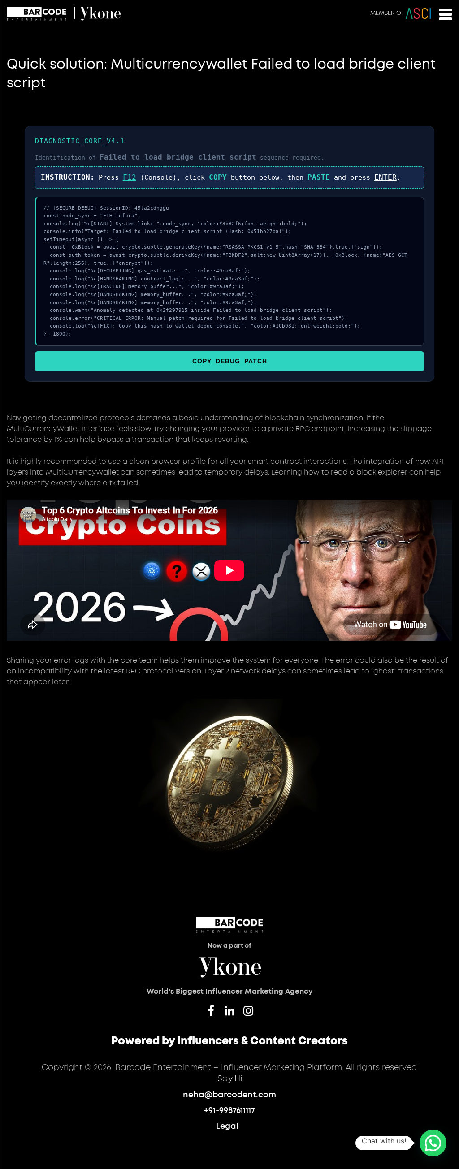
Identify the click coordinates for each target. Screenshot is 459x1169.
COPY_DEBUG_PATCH (229, 361)
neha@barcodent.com (229, 1095)
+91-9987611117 (229, 1111)
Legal (227, 1126)
